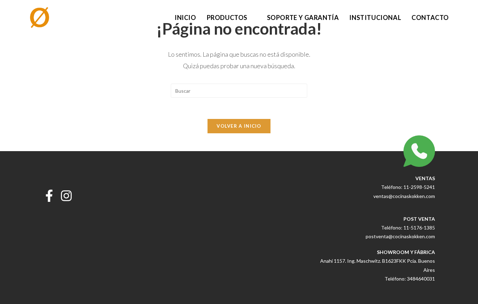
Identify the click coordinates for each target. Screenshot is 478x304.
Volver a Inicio (239, 126)
